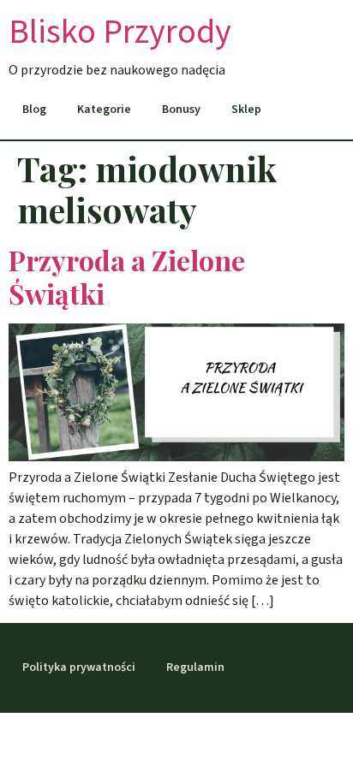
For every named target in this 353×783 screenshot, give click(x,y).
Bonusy (181, 109)
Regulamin (195, 667)
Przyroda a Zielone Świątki (127, 276)
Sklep (246, 109)
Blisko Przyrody (120, 32)
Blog (34, 109)
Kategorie (104, 109)
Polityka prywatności (78, 667)
